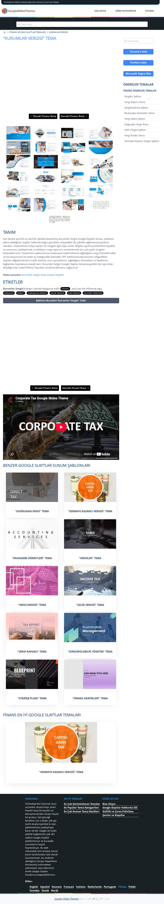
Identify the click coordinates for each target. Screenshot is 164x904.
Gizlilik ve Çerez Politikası (118, 811)
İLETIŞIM (149, 10)
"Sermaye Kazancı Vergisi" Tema (90, 511)
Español (45, 886)
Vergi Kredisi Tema (134, 135)
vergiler (8, 293)
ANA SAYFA (100, 10)
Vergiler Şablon (132, 96)
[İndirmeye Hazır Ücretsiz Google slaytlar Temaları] (19, 11)
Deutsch (57, 886)
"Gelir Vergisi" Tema (90, 605)
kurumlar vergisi (37, 293)
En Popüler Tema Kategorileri (81, 807)
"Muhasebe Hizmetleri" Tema (32, 558)
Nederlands (95, 886)
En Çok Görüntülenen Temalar (82, 803)
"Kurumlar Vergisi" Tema (29, 38)
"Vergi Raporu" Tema (32, 651)
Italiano (81, 886)
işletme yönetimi (93, 293)
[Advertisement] (61, 344)
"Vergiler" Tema (90, 558)
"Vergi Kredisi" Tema (32, 605)
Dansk (45, 890)
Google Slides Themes (66, 898)
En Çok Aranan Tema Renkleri (81, 811)
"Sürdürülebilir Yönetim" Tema (90, 651)
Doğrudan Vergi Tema (136, 124)
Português (110, 886)
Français (69, 886)
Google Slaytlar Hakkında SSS (119, 807)
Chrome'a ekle (138, 51)
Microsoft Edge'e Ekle (138, 73)
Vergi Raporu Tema (134, 102)
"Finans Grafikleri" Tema (90, 698)
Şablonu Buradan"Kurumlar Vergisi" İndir (61, 300)
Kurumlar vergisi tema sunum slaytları (43, 274)
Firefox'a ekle (138, 62)
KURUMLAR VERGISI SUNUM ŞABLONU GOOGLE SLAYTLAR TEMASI (31, 2)
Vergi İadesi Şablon (134, 118)
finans (65, 288)
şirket (20, 293)
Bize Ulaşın (109, 803)
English (34, 886)
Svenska (34, 890)
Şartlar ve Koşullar (113, 815)
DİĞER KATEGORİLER (125, 10)
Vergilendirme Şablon (136, 107)
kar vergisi (74, 293)
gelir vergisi (57, 293)
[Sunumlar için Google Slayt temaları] (4, 32)
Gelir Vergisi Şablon (135, 129)
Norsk (54, 890)
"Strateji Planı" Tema (32, 698)
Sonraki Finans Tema (73, 116)
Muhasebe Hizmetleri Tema (139, 113)
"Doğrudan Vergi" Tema (32, 511)
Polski (132, 886)
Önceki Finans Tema (44, 116)
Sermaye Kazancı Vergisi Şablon (141, 140)
